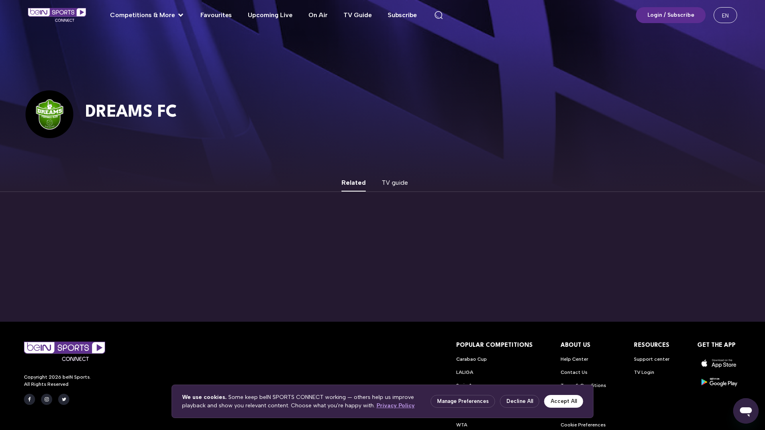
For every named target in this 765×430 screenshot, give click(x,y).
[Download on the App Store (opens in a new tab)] (719, 363)
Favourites (216, 15)
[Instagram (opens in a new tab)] (46, 399)
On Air (318, 15)
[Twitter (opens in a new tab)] (63, 399)
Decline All (519, 401)
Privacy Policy (396, 405)
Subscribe (402, 15)
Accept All (564, 401)
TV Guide (357, 15)
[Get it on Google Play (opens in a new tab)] (719, 382)
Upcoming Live (270, 15)
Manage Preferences (463, 401)
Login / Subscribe (670, 15)
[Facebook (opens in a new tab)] (29, 399)
